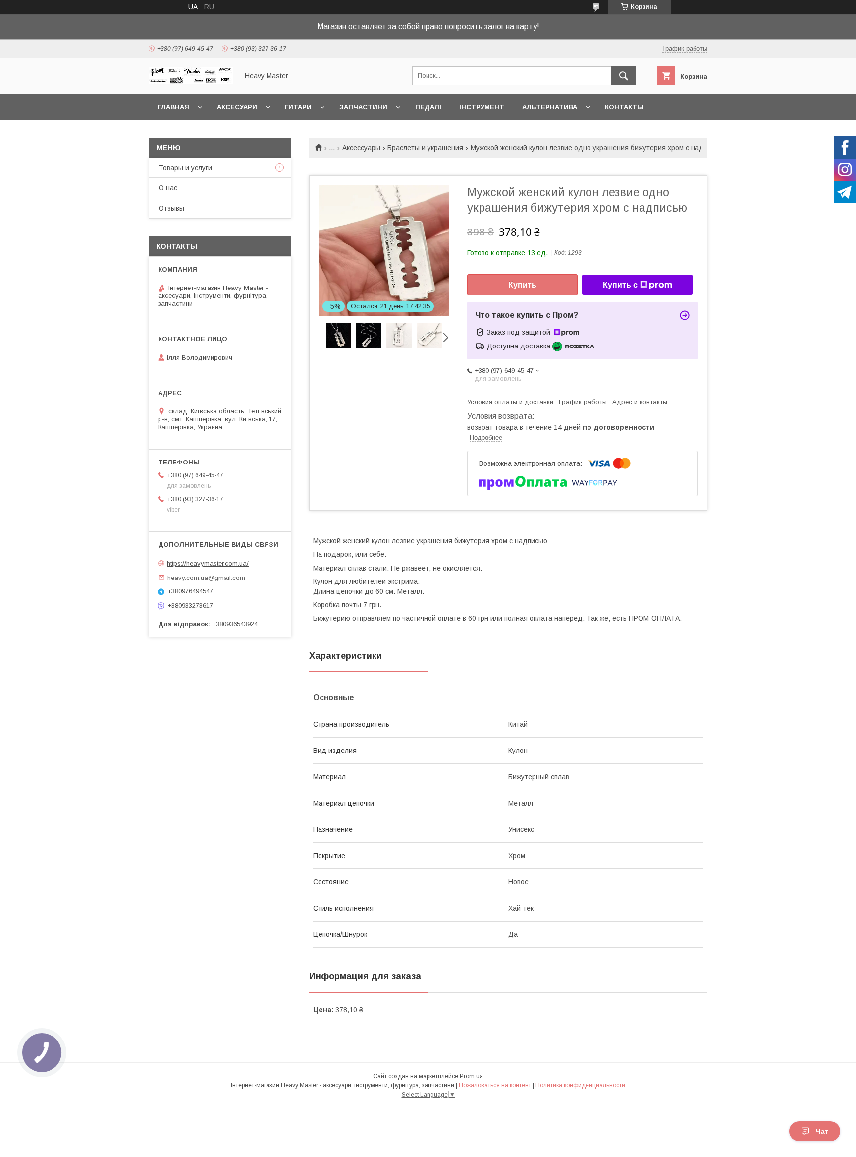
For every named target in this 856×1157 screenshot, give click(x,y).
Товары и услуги (185, 168)
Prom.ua (471, 1076)
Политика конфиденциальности (580, 1085)
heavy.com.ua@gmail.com (206, 577)
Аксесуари (237, 107)
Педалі (428, 107)
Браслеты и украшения (425, 148)
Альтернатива (549, 107)
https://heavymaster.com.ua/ (208, 563)
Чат (822, 1131)
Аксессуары (361, 148)
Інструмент (481, 107)
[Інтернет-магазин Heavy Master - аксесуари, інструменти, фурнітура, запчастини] (191, 81)
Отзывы (171, 208)
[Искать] (623, 75)
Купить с (620, 285)
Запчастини (363, 107)
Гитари (298, 107)
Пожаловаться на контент (495, 1085)
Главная (173, 107)
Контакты (624, 107)
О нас (168, 188)
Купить (522, 285)
